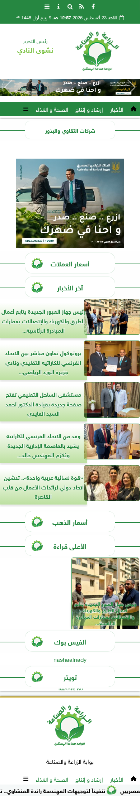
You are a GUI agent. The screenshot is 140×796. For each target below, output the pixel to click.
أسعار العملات (70, 263)
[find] (70, 5)
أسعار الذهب (70, 521)
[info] (58, 5)
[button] (8, 87)
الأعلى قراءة (70, 545)
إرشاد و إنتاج (89, 109)
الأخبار (116, 109)
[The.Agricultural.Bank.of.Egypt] (70, 87)
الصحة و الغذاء (52, 109)
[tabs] (47, 5)
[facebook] (93, 5)
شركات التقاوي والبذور (70, 130)
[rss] (81, 5)
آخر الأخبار (70, 287)
